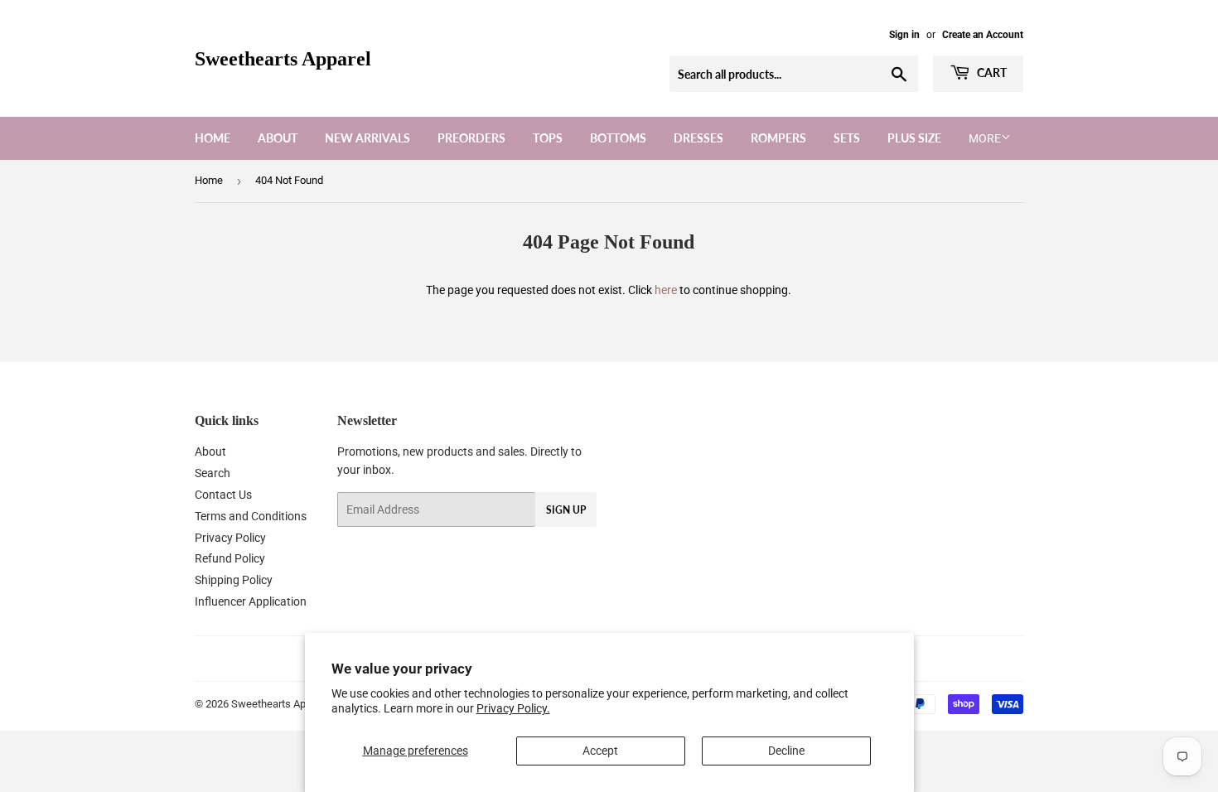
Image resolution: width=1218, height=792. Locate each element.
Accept (600, 750)
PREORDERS (471, 138)
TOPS (548, 138)
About (210, 451)
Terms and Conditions (251, 516)
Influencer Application (251, 601)
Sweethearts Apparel (283, 58)
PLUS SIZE (914, 138)
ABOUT (277, 138)
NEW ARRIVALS (367, 138)
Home (209, 180)
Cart (990, 72)
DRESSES (698, 138)
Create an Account (982, 35)
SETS (847, 138)
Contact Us (223, 494)
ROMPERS (778, 138)
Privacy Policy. (513, 708)
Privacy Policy (230, 537)
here (666, 290)
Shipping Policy (234, 580)
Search (212, 473)
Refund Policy (230, 558)
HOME (212, 138)
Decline (786, 750)
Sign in (904, 35)
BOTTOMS (618, 138)
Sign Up (566, 510)
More (985, 138)
